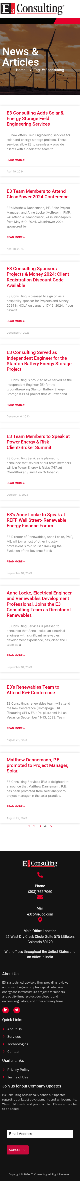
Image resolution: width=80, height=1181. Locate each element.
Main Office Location (40, 931)
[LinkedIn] (5, 1010)
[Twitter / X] (16, 1010)
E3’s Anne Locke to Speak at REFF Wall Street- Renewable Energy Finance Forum (36, 520)
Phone (40, 886)
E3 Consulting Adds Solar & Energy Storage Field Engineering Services (35, 118)
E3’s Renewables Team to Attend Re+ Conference (33, 689)
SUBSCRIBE (17, 1150)
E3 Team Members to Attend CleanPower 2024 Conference (37, 194)
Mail (40, 908)
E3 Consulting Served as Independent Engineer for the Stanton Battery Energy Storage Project (39, 361)
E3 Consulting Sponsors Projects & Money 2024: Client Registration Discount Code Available (38, 277)
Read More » (16, 159)
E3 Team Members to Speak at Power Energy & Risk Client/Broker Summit (38, 442)
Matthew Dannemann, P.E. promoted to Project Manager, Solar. (37, 765)
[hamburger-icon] (7, 21)
